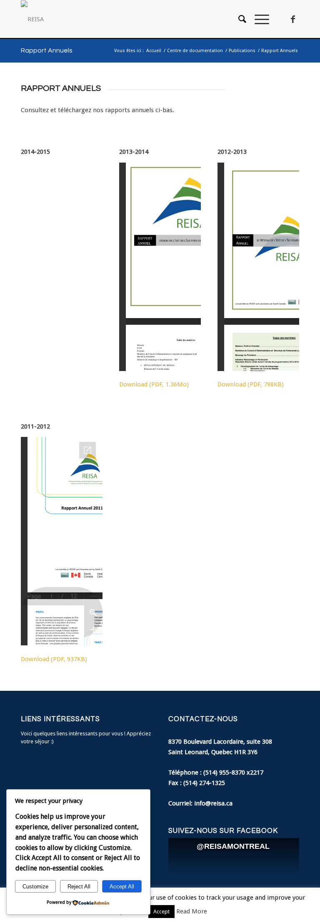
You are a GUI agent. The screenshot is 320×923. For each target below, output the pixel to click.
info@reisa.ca (213, 803)
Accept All (122, 886)
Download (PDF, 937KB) (54, 659)
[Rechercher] (238, 19)
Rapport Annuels (46, 50)
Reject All (79, 886)
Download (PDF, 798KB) (251, 384)
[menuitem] (238, 19)
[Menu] (257, 19)
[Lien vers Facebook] (293, 19)
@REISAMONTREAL (233, 846)
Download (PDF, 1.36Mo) (154, 384)
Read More (191, 911)
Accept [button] (161, 911)
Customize (35, 886)
